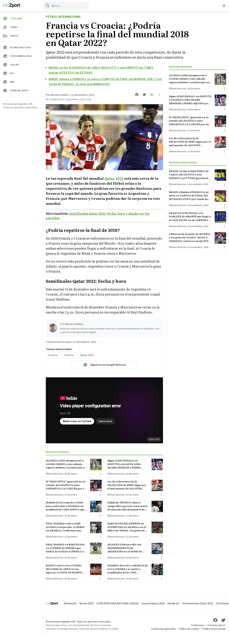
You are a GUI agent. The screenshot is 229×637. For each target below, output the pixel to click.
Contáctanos (197, 625)
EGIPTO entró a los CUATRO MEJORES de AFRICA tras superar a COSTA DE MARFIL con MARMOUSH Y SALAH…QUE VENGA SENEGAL (64, 569)
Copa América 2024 (153, 603)
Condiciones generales (163, 629)
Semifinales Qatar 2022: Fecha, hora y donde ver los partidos (97, 215)
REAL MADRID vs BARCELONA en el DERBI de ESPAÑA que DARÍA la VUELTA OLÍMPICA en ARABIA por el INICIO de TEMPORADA (66, 548)
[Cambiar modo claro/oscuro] (224, 5)
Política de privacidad (213, 629)
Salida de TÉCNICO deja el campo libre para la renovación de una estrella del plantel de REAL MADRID (127, 506)
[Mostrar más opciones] (159, 94)
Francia (68, 355)
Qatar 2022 (113, 178)
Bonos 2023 (86, 603)
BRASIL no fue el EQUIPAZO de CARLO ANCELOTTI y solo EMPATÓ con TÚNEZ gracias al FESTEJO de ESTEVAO (189, 174)
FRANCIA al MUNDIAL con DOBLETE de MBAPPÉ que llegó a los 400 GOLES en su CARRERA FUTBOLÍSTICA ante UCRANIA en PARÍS (190, 216)
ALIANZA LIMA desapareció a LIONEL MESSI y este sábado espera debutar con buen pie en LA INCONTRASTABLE (66, 464)
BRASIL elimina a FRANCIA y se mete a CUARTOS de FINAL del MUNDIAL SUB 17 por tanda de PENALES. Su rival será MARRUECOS (189, 195)
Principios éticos (216, 625)
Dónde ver (173, 603)
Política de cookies (189, 629)
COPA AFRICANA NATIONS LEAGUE (117, 603)
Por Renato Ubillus (57, 95)
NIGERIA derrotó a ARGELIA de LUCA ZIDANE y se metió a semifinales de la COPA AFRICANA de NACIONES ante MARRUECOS (127, 569)
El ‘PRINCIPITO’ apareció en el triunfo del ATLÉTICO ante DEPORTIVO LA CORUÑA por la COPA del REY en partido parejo (66, 485)
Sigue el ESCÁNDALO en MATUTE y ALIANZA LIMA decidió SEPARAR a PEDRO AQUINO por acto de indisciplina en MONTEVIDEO (126, 464)
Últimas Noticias (54, 474)
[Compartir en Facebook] (136, 94)
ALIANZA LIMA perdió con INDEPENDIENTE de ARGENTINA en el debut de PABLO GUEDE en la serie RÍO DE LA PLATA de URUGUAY (126, 548)
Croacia (52, 355)
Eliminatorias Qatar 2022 (197, 603)
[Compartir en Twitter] (144, 94)
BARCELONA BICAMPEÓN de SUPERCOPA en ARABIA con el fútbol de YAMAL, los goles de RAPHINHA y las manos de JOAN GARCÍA (128, 527)
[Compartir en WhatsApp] (151, 94)
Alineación (70, 603)
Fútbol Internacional (63, 17)
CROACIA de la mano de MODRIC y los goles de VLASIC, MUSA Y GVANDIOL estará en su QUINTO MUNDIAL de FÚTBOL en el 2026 (190, 237)
